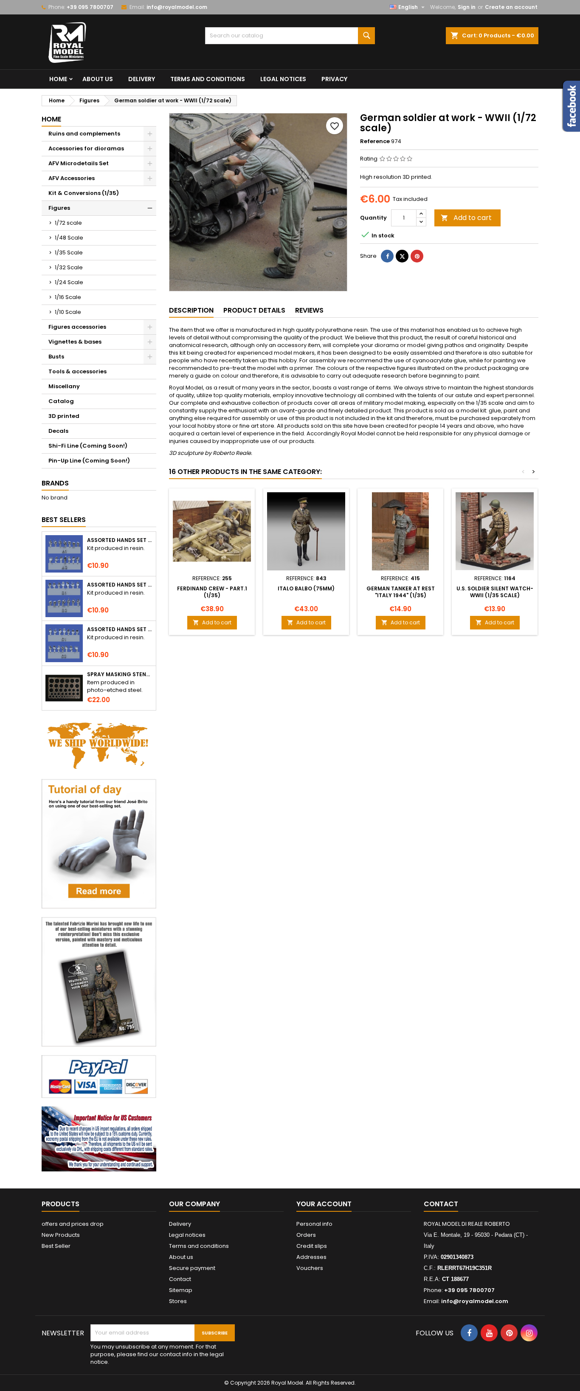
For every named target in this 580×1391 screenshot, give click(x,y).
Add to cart (466, 218)
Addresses (311, 1257)
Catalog (61, 401)
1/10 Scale (68, 312)
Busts (56, 357)
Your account (324, 1204)
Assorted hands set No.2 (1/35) (119, 584)
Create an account (511, 7)
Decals (58, 431)
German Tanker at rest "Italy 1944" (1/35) (400, 592)
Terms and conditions (207, 79)
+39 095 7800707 (90, 7)
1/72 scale (68, 223)
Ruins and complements (84, 134)
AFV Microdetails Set (78, 163)
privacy (334, 79)
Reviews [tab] (309, 310)
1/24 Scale (69, 282)
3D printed (63, 416)
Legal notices (283, 79)
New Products (61, 1235)
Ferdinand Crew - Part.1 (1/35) (212, 592)
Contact (180, 1279)
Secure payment (192, 1268)
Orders (306, 1235)
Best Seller (56, 1246)
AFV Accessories (71, 178)
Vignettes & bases (74, 342)
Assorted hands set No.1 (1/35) (119, 540)
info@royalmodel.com (176, 7)
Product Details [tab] (254, 310)
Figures (59, 208)
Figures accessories (77, 327)
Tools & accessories (77, 371)
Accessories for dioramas (86, 148)
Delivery (141, 79)
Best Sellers (64, 520)
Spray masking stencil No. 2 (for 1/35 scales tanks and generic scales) (119, 674)
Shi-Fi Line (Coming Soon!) (87, 446)
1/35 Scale (69, 252)
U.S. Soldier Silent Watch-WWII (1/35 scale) (494, 592)
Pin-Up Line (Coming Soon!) (89, 461)
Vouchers (309, 1268)
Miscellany (64, 386)
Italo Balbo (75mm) (306, 588)
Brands (55, 483)
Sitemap (180, 1290)
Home (58, 79)
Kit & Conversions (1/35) (83, 193)
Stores (178, 1301)
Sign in (467, 7)
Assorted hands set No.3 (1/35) (119, 629)
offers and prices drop (73, 1224)
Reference (375, 141)
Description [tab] (191, 310)
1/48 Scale (69, 238)
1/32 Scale (69, 267)
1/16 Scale (68, 297)
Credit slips (311, 1246)
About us (97, 79)
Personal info (314, 1224)
